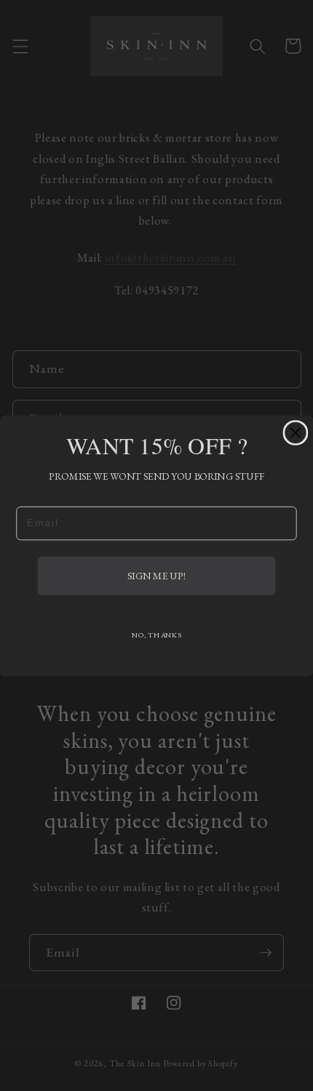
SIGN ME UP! (156, 574)
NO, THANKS (156, 634)
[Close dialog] (295, 432)
